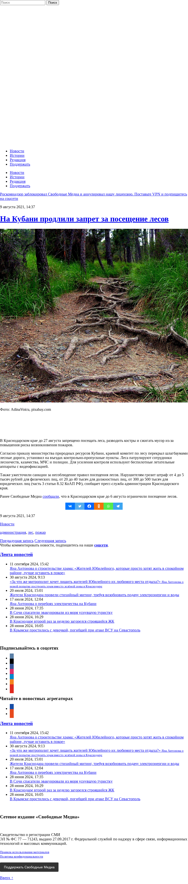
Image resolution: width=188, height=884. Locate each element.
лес (30, 532)
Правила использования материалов (24, 852)
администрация (13, 532)
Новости (17, 151)
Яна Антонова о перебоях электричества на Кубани (53, 604)
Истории (17, 155)
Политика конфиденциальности (21, 856)
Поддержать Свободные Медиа (29, 867)
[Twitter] (79, 506)
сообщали (51, 496)
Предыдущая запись (17, 541)
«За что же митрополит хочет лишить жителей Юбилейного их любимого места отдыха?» (97, 584)
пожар (40, 532)
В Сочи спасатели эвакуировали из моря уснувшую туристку (61, 612)
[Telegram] (118, 506)
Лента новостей (16, 554)
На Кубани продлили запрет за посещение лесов (84, 218)
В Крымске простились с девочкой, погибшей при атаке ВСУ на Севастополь (75, 630)
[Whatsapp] (108, 506)
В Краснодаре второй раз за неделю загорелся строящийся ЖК (62, 621)
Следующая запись (50, 541)
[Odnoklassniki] (99, 506)
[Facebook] (89, 506)
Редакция (17, 160)
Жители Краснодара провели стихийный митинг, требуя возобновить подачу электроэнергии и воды (94, 595)
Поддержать (20, 164)
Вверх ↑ (6, 878)
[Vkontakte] (70, 506)
